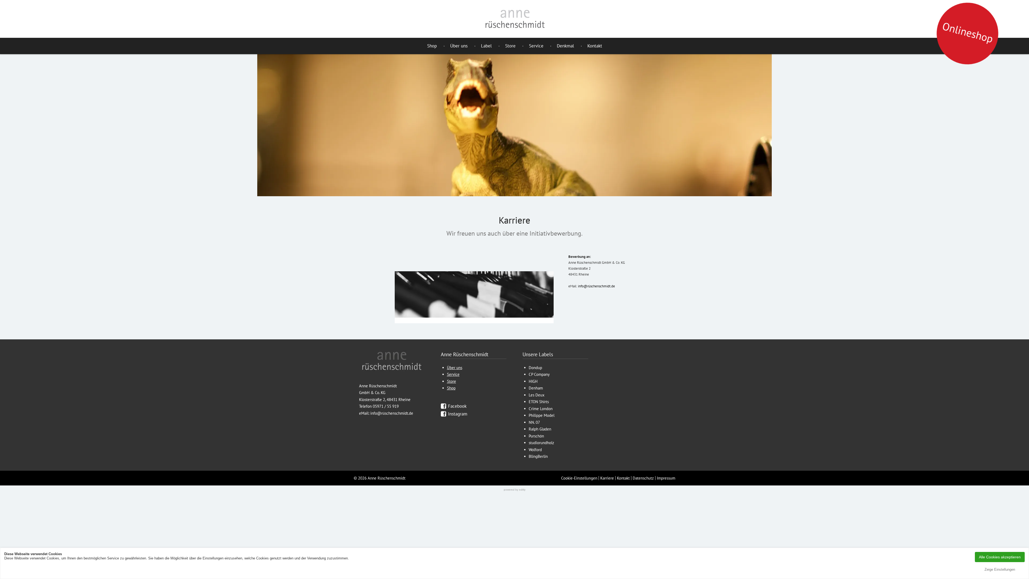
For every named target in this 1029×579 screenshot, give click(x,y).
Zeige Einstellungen (1000, 569)
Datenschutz (643, 478)
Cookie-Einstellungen (579, 478)
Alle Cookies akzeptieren (1000, 557)
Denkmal (565, 46)
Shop (432, 46)
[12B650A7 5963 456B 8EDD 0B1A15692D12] (474, 297)
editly (522, 489)
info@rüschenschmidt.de (596, 286)
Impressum (666, 478)
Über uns (459, 46)
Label (486, 46)
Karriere (607, 478)
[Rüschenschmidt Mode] (514, 19)
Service (536, 46)
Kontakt (594, 46)
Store (510, 46)
